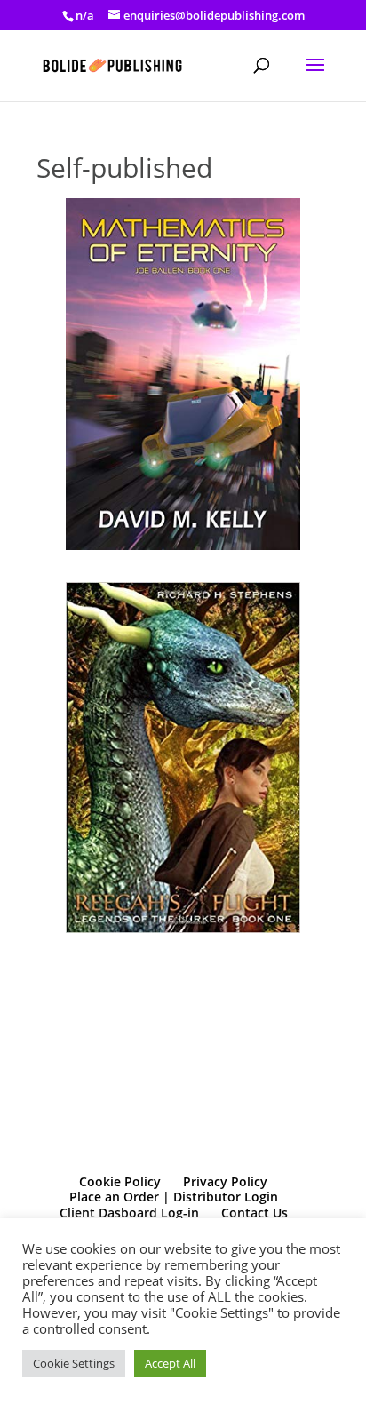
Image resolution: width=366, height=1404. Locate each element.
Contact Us (254, 1212)
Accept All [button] (170, 1363)
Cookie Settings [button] (74, 1363)
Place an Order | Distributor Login (173, 1196)
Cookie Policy (120, 1181)
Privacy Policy (225, 1181)
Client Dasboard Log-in (129, 1212)
